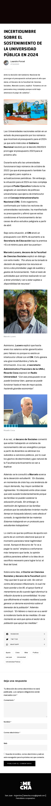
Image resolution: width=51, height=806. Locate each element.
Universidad (21, 657)
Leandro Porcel (18, 61)
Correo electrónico (12, 733)
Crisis (17, 652)
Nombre (7, 722)
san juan (9, 657)
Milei (26, 652)
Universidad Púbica (13, 662)
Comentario (9, 700)
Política (35, 652)
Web (5, 743)
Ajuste (8, 652)
